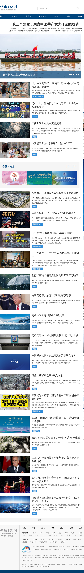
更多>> (40, 520)
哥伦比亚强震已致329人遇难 (47, 375)
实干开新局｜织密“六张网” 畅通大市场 (21, 31)
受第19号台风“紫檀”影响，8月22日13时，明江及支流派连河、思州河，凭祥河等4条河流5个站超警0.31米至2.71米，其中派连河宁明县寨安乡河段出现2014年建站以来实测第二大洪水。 (56, 131)
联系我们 (10, 536)
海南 (49, 535)
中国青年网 (77, 539)
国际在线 (59, 539)
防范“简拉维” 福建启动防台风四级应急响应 (55, 275)
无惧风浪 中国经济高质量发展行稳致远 (52, 28)
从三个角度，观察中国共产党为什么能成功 (45, 24)
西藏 (81, 535)
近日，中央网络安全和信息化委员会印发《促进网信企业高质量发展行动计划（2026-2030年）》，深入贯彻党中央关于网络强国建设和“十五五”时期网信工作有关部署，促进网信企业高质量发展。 (56, 507)
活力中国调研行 (38, 96)
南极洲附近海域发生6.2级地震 (48, 315)
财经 (52, 528)
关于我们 (3, 536)
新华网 (43, 539)
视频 (56, 16)
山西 (53, 533)
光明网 (24, 542)
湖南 (30, 535)
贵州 (68, 535)
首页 (2, 16)
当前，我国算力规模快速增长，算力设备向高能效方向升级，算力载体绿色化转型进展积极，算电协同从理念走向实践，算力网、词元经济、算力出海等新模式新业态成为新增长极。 (56, 200)
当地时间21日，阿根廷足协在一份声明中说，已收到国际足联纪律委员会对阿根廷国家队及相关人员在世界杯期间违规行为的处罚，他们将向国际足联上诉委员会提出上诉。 (56, 343)
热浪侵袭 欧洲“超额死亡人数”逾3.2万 (52, 143)
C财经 (41, 16)
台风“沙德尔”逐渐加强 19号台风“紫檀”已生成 (56, 437)
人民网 (35, 539)
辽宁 (59, 533)
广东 (36, 535)
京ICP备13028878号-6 (77, 549)
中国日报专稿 (37, 224)
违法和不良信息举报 (38, 546)
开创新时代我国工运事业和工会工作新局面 (68, 31)
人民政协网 (53, 542)
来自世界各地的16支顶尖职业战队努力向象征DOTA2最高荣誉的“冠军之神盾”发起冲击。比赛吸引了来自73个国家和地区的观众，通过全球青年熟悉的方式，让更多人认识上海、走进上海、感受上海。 (56, 240)
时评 (13, 16)
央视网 (68, 539)
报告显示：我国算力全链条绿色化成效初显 (55, 193)
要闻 (34, 137)
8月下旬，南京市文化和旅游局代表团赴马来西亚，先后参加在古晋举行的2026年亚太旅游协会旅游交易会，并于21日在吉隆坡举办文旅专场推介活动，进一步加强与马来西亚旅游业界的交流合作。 (55, 263)
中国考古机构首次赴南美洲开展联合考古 (54, 355)
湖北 (23, 535)
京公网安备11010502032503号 (42, 549)
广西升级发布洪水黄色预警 (46, 123)
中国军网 (33, 542)
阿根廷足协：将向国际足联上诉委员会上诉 (55, 335)
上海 (80, 533)
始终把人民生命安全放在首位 (19, 74)
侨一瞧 (35, 116)
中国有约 (36, 431)
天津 (40, 533)
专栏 (68, 16)
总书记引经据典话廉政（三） (44, 31)
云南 (74, 535)
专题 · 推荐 (8, 166)
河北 (47, 533)
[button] (70, 74)
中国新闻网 (43, 542)
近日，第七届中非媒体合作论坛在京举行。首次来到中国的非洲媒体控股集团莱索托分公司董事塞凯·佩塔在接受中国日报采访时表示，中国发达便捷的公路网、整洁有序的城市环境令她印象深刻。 (56, 405)
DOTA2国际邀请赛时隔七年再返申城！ (53, 233)
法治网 (63, 542)
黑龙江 (73, 533)
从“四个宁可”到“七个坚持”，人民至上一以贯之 (24, 28)
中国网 (51, 539)
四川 (62, 535)
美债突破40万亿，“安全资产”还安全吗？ (53, 213)
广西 (42, 535)
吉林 (66, 533)
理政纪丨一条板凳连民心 (74, 28)
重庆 (55, 535)
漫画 (80, 16)
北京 (34, 533)
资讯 (27, 16)
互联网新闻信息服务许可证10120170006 (59, 546)
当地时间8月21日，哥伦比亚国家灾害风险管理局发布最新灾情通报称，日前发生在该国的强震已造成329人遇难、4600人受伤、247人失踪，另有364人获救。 (56, 383)
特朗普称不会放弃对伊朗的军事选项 (51, 295)
